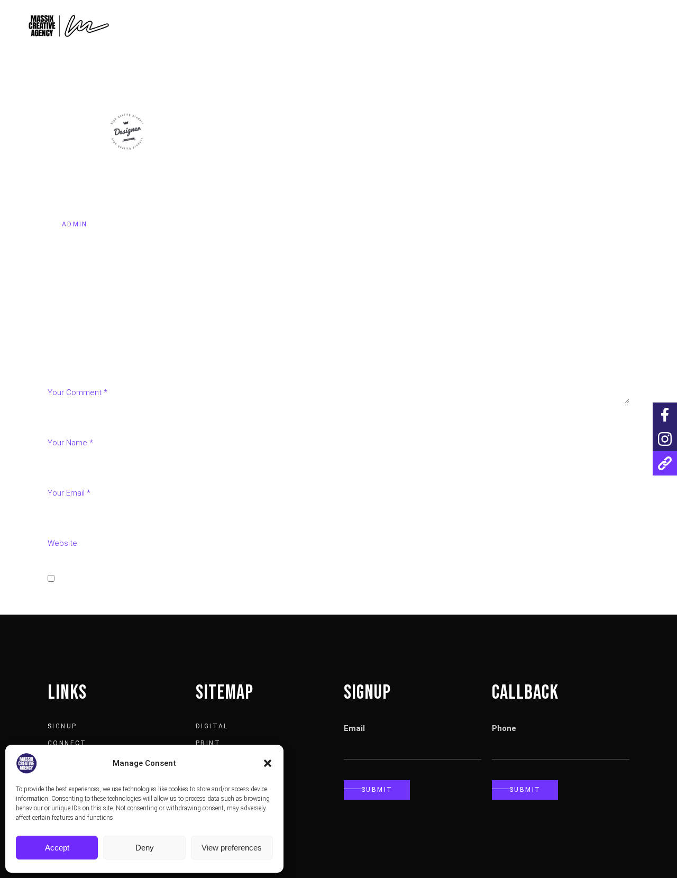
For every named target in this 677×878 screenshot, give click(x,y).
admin (75, 224)
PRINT (208, 743)
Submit (376, 789)
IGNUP (64, 726)
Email (354, 728)
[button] (267, 763)
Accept (57, 847)
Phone (504, 728)
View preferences (232, 847)
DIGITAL (212, 726)
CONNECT (67, 743)
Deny (144, 847)
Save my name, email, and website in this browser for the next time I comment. (198, 579)
